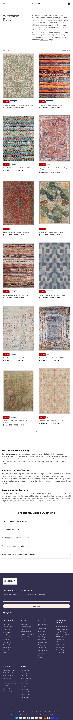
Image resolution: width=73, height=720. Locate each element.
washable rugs (10, 454)
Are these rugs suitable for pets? (15, 538)
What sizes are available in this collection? (19, 554)
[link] (27, 431)
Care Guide (44, 40)
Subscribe (36, 606)
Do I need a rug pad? (10, 530)
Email (5, 600)
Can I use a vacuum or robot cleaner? (17, 546)
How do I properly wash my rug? (15, 521)
